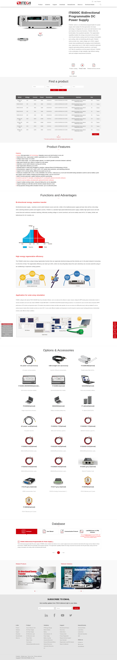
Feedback (18, 656)
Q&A (79, 635)
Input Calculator (63, 640)
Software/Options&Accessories (32, 644)
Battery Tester (29, 640)
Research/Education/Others (50, 642)
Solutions (47, 4)
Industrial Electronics (48, 640)
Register (99, 1)
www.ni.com (88, 534)
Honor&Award (81, 646)
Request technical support (65, 638)
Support (55, 4)
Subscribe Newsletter (82, 633)
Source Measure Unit (30, 627)
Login (95, 1)
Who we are (80, 644)
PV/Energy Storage (48, 627)
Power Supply (47, 635)
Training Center (63, 633)
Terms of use (30, 656)
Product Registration (64, 635)
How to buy (62, 629)
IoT (44, 648)
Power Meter (29, 638)
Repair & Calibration (64, 644)
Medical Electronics (48, 644)
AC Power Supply (30, 631)
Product (40, 4)
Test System (29, 642)
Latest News (80, 629)
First (54, 552)
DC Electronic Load (30, 633)
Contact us (80, 642)
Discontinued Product (64, 627)
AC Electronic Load (30, 635)
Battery (45, 631)
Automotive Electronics (48, 646)
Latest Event (80, 631)
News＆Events (19, 635)
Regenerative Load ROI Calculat (67, 642)
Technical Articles (89, 4)
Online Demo (62, 631)
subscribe (76, 608)
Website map (24, 656)
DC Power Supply (30, 629)
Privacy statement (38, 656)
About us (80, 4)
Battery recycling (47, 638)
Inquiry (115, 328)
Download (62, 4)
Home (115, 337)
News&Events (71, 4)
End (63, 552)
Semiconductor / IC (48, 633)
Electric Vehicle (47, 629)
